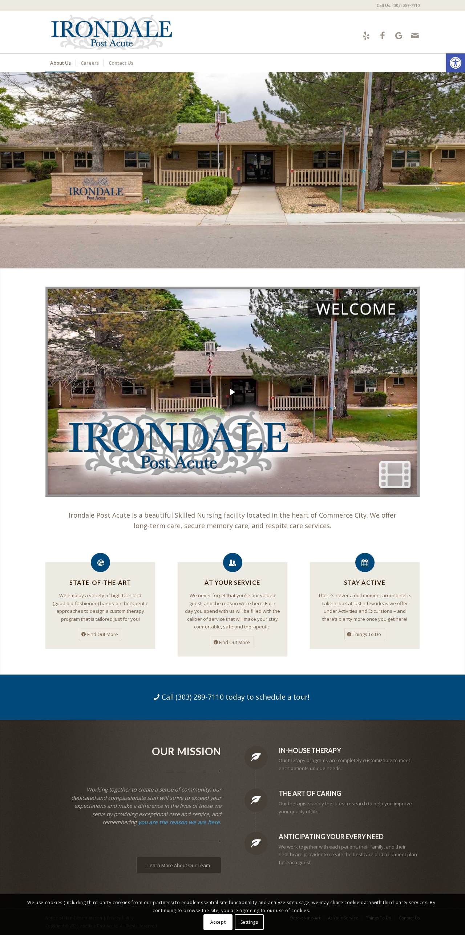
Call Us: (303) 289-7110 (398, 5)
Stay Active (364, 582)
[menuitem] (396, 5)
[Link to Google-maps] (399, 35)
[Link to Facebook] (382, 35)
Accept (218, 922)
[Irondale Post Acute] (111, 32)
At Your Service (232, 582)
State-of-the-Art (100, 582)
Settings (249, 922)
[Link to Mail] (415, 35)
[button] (455, 62)
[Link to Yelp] (366, 35)
